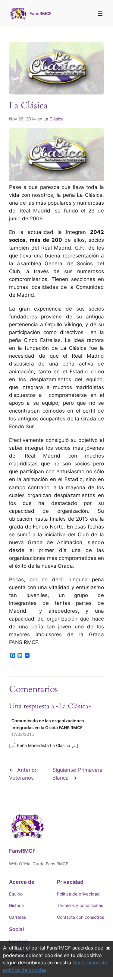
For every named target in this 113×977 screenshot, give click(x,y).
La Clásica (53, 118)
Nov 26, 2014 (22, 118)
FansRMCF (41, 13)
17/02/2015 (22, 734)
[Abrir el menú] (100, 13)
